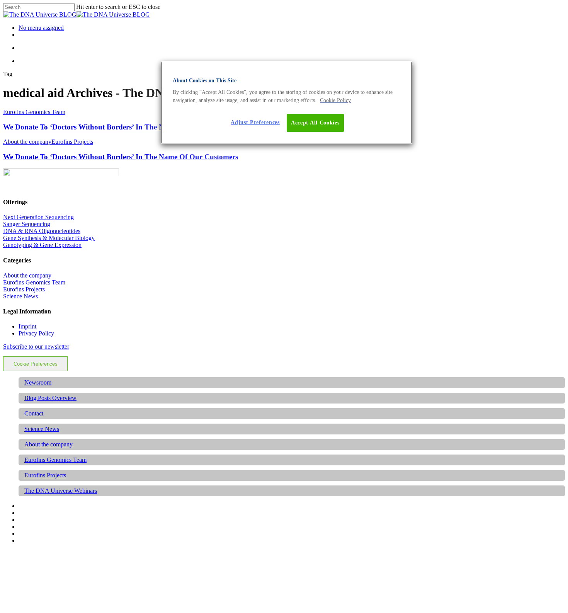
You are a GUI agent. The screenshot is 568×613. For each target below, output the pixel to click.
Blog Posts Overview (50, 398)
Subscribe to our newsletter (36, 346)
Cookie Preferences (36, 364)
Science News (20, 296)
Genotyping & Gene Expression (42, 245)
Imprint (27, 326)
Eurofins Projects (72, 141)
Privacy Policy (36, 333)
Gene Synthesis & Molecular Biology (49, 238)
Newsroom (37, 382)
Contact (33, 413)
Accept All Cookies (315, 123)
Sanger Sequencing (26, 224)
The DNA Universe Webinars (60, 490)
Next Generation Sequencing (38, 217)
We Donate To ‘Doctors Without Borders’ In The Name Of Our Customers (120, 127)
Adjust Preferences (255, 122)
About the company (27, 141)
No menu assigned (41, 27)
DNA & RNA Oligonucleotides (41, 231)
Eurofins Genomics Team (34, 112)
